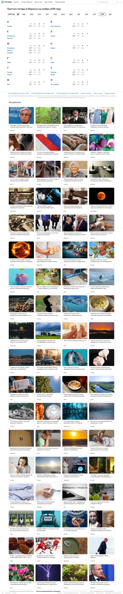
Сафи (52, 62)
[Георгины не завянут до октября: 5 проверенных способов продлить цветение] (21, 577)
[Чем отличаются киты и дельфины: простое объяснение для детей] (74, 361)
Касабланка (11, 36)
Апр (47, 14)
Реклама (14, 592)
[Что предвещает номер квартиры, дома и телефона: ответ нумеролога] (74, 415)
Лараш (53, 36)
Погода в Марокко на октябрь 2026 (67, 93)
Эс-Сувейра (55, 84)
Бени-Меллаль (56, 26)
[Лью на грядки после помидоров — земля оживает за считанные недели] (48, 281)
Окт (94, 14)
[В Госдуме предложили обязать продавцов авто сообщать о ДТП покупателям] (48, 361)
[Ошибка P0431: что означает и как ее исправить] (48, 523)
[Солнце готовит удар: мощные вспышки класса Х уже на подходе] (21, 254)
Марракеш (10, 48)
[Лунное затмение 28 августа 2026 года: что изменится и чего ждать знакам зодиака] (101, 200)
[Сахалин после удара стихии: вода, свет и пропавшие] (21, 361)
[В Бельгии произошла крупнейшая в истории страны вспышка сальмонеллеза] (48, 254)
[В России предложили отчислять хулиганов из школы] (48, 227)
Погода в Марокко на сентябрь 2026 (42, 93)
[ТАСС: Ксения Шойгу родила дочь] (74, 334)
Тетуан (9, 74)
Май (55, 14)
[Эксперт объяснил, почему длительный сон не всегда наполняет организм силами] (101, 442)
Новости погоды (86, 93)
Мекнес (10, 50)
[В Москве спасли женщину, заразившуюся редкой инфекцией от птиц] (48, 496)
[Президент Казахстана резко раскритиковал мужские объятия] (21, 119)
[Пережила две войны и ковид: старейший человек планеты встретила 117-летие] (74, 173)
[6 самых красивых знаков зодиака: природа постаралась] (21, 200)
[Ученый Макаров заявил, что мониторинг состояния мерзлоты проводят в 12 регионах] (21, 496)
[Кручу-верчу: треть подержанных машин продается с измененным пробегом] (74, 496)
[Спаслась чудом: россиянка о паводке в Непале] (101, 496)
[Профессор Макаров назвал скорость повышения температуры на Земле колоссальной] (74, 442)
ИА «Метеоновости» (116, 592)
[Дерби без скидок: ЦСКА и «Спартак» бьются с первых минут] (48, 550)
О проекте (59, 592)
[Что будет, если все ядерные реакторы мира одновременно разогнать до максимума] (101, 469)
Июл (71, 14)
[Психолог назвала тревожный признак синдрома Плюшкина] (21, 227)
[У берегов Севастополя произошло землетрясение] (74, 308)
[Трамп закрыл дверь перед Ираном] (101, 550)
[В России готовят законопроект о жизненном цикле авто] (74, 281)
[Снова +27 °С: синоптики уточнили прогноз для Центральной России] (48, 388)
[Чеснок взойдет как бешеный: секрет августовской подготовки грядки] (101, 361)
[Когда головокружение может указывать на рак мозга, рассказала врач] (74, 469)
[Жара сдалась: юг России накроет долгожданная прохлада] (48, 173)
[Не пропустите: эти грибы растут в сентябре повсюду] (74, 523)
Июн (63, 14)
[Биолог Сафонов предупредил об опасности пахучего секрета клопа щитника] (21, 469)
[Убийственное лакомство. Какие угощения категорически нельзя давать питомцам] (21, 146)
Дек (110, 14)
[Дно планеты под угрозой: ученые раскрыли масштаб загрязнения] (101, 388)
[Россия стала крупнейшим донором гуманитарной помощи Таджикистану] (48, 146)
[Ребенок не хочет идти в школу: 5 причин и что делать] (48, 442)
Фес (8, 84)
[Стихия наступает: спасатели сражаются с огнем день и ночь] (101, 334)
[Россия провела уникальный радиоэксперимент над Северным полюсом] (101, 281)
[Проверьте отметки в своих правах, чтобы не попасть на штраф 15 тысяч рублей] (21, 388)
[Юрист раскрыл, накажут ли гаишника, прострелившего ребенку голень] (74, 200)
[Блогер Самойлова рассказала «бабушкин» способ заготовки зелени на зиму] (74, 577)
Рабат (9, 62)
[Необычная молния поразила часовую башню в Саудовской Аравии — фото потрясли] (48, 577)
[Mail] (2, 2)
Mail (3, 592)
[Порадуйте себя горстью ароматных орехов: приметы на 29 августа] (21, 308)
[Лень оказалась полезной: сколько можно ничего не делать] (101, 227)
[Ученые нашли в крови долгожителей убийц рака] (48, 200)
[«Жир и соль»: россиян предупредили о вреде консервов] (74, 550)
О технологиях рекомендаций (87, 592)
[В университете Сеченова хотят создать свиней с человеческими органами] (74, 146)
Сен (86, 14)
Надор (53, 48)
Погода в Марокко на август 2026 (18, 93)
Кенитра (10, 38)
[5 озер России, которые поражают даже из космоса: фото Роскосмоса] (48, 308)
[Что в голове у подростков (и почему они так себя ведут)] (21, 173)
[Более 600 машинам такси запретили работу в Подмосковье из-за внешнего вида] (74, 254)
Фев (31, 14)
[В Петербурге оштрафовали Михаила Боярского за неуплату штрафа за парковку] (74, 119)
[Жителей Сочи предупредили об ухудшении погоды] (101, 415)
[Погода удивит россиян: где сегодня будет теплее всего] (48, 334)
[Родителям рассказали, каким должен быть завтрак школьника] (74, 388)
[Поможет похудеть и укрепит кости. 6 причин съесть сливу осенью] (101, 146)
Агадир (9, 26)
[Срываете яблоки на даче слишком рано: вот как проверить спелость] (101, 254)
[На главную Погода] (8, 2)
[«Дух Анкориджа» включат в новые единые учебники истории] (74, 227)
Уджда (53, 74)
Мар (39, 14)
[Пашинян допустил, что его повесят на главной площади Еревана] (101, 577)
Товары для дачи (110, 93)
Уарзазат (53, 72)
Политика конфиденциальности (71, 592)
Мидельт (10, 53)
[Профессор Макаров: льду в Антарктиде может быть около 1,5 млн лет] (48, 469)
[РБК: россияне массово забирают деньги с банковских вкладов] (21, 281)
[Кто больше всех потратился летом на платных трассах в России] (21, 523)
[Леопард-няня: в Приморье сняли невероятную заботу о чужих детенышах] (48, 119)
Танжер (9, 72)
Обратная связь (99, 592)
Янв (23, 14)
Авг (78, 14)
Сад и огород (98, 93)
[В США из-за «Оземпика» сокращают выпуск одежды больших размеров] (101, 119)
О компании (8, 592)
